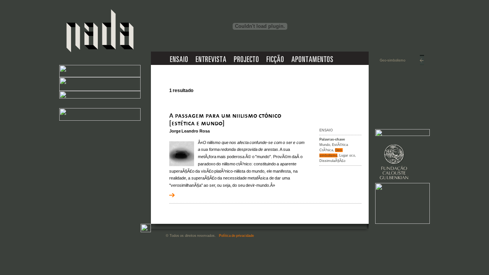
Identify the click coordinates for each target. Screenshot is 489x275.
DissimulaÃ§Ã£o (332, 161)
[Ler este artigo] (238, 126)
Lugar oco (347, 155)
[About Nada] (100, 89)
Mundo (324, 145)
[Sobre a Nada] (100, 75)
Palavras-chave (332, 139)
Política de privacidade (236, 236)
